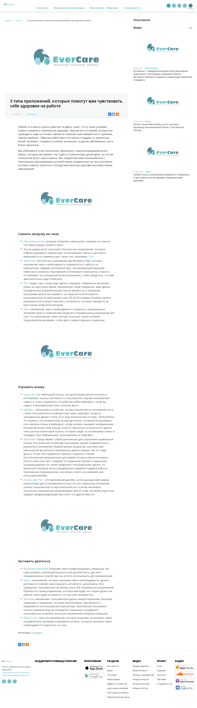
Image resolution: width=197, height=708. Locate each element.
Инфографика (113, 679)
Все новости (113, 666)
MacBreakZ (29, 439)
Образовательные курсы (118, 697)
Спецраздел (112, 7)
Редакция (161, 670)
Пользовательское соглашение (15, 672)
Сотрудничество (132, 7)
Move (26, 580)
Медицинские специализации (69, 7)
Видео (148, 121)
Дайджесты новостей (117, 683)
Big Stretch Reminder (35, 568)
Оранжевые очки (33, 241)
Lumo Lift (29, 394)
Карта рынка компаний (117, 688)
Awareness (29, 260)
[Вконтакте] (179, 6)
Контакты (161, 675)
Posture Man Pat (33, 479)
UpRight (28, 409)
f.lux (90, 256)
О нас (159, 666)
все (190, 28)
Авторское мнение (141, 683)
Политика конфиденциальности (15, 675)
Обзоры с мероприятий (143, 675)
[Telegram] (174, 6)
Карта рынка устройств (118, 692)
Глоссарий (112, 675)
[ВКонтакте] (109, 114)
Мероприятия (97, 7)
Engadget (36, 632)
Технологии (42, 7)
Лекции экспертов (141, 679)
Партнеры (161, 679)
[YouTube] (185, 6)
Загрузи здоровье (141, 666)
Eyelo (26, 309)
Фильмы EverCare (140, 688)
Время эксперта (152, 68)
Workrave (29, 599)
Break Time (30, 617)
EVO (25, 283)
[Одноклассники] (117, 114)
